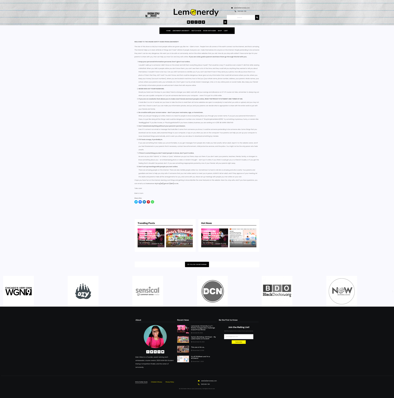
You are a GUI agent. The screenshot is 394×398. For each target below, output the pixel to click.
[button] (1, 291)
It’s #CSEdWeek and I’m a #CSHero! (242, 239)
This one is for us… (198, 347)
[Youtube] (188, 22)
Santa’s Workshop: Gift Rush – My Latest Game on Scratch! (179, 237)
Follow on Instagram (197, 264)
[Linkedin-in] (199, 22)
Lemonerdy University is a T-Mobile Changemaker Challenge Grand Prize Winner (150, 235)
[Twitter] (203, 22)
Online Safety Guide (141, 382)
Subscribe (238, 342)
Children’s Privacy (156, 382)
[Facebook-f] (196, 22)
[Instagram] (192, 22)
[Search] (257, 17)
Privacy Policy (170, 382)
